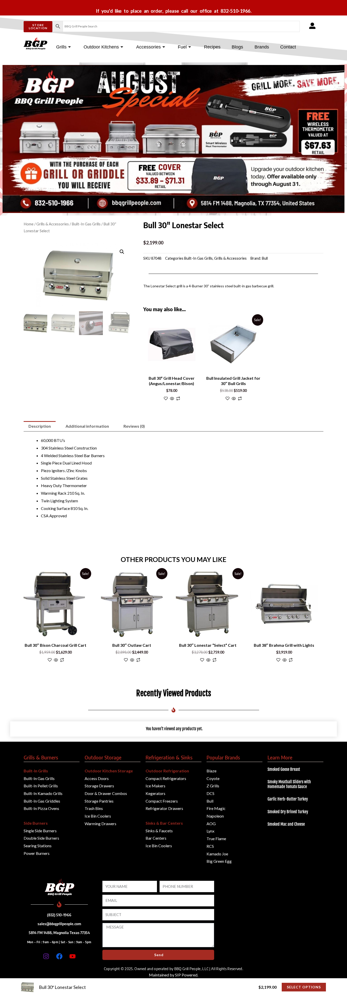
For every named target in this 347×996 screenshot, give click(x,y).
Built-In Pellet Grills (41, 785)
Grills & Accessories (52, 224)
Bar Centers (156, 838)
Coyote (213, 778)
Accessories (148, 46)
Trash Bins (94, 808)
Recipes (212, 46)
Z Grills (213, 785)
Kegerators (155, 793)
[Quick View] (172, 398)
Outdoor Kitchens (101, 46)
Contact (288, 46)
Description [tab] (39, 426)
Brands (262, 46)
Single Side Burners (40, 830)
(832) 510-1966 (59, 914)
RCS (210, 846)
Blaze (211, 770)
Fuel (182, 46)
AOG (211, 823)
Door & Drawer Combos (106, 793)
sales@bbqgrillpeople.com (59, 923)
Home (29, 224)
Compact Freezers (162, 801)
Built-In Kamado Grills (43, 793)
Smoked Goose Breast (283, 769)
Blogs (237, 46)
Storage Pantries (99, 801)
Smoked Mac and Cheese (286, 824)
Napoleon (215, 816)
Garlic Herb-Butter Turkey (287, 799)
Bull (265, 258)
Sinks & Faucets (159, 830)
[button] (122, 251)
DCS (210, 793)
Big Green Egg (219, 861)
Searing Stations (38, 845)
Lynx (210, 830)
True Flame (216, 838)
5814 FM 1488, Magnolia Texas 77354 (59, 932)
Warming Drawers (100, 823)
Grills (61, 46)
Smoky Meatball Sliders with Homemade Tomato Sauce (289, 784)
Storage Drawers (99, 785)
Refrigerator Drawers (164, 808)
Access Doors (97, 778)
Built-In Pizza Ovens (41, 808)
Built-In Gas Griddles (42, 801)
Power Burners (37, 853)
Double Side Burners (41, 838)
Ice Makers (155, 785)
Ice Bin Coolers (98, 816)
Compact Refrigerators (166, 778)
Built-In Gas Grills (86, 224)
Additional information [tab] (87, 426)
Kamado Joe (217, 853)
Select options (304, 987)
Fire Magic (216, 808)
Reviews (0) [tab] (134, 426)
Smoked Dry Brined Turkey (287, 811)
